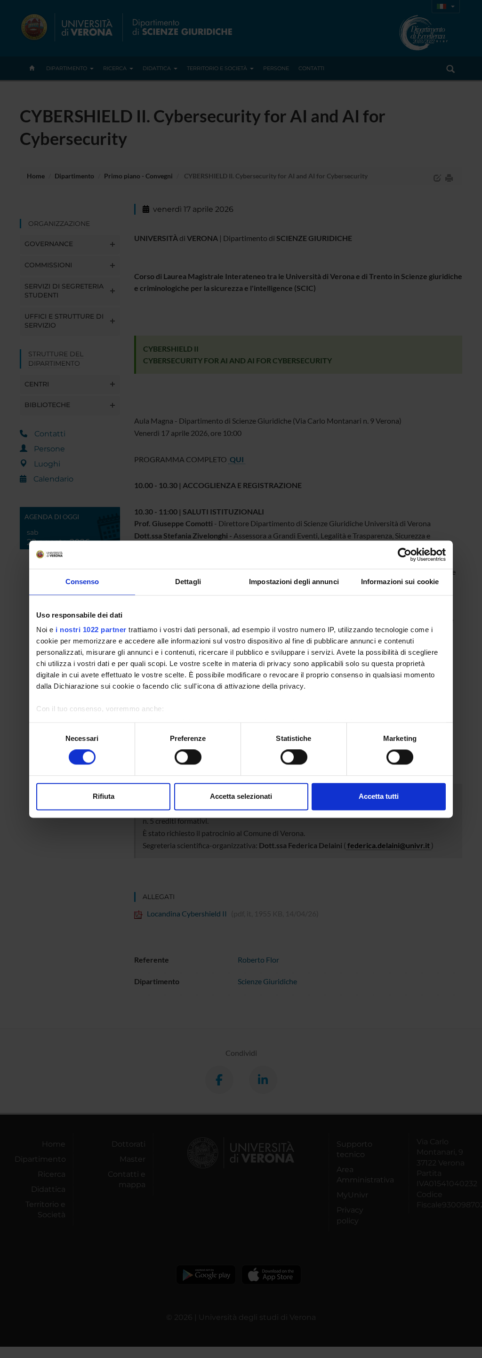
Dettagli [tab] (188, 582)
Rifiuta (103, 796)
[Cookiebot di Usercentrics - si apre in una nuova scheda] (404, 554)
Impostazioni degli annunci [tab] (294, 582)
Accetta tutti (379, 796)
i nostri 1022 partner (91, 630)
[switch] (188, 757)
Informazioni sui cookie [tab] (400, 582)
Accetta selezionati (241, 796)
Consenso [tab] (82, 582)
